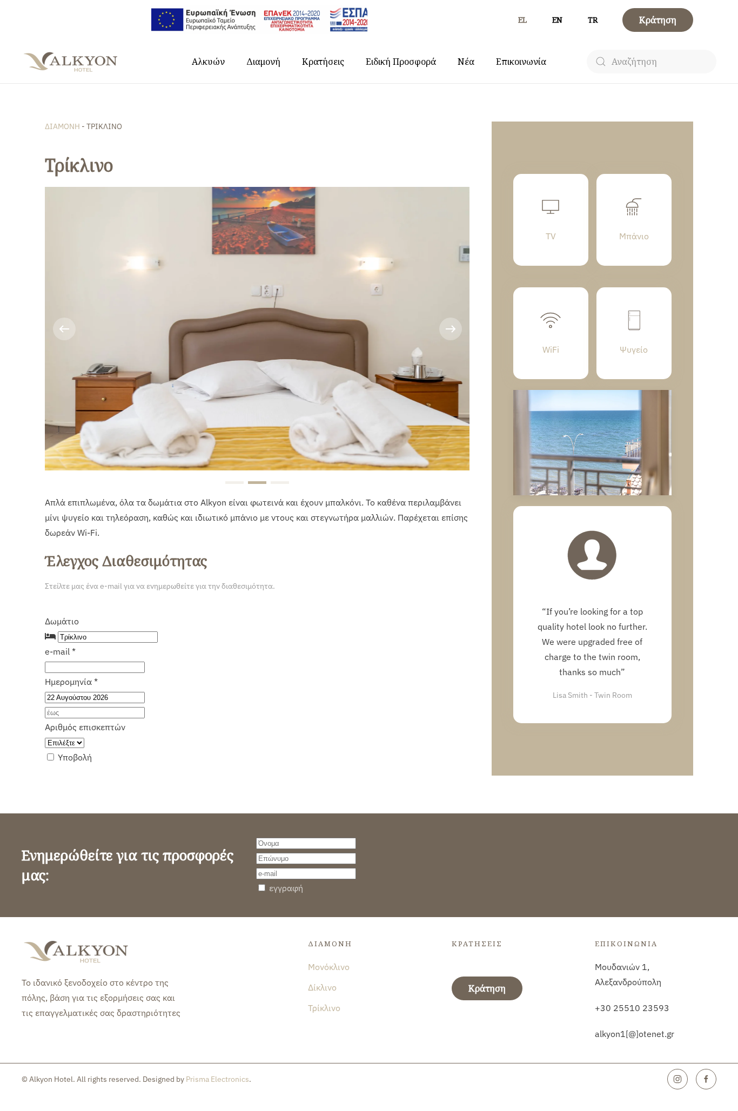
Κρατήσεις (323, 62)
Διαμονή (263, 62)
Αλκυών (208, 62)
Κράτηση (657, 20)
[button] (64, 329)
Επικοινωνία (521, 62)
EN (557, 20)
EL (522, 20)
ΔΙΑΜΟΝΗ (63, 126)
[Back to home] (72, 61)
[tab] (234, 482)
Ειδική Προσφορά (401, 62)
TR (593, 20)
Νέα (466, 62)
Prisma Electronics (217, 1079)
